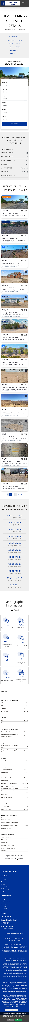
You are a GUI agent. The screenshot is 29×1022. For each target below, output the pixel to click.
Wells (4, 904)
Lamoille (5, 908)
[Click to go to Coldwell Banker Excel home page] (10, 3)
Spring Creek (6, 901)
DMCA (17, 938)
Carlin (4, 906)
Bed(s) (3, 96)
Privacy (7, 938)
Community (6, 889)
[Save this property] (26, 197)
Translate (16, 1012)
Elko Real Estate (10, 933)
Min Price (4, 82)
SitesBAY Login (16, 940)
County (5, 882)
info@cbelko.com (8, 928)
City (4, 884)
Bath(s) (4, 102)
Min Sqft (4, 109)
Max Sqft (4, 116)
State (4, 879)
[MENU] (26, 2)
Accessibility (12, 938)
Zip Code (5, 886)
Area (4, 891)
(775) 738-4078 (9, 927)
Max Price (4, 89)
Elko (4, 899)
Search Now (14, 124)
